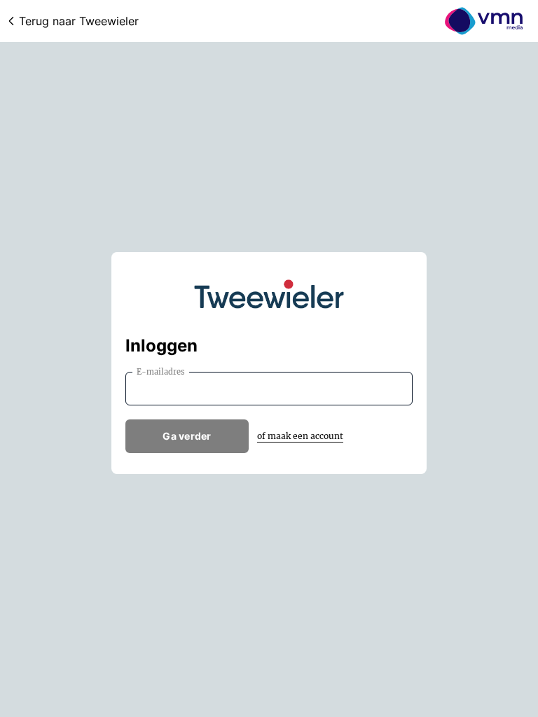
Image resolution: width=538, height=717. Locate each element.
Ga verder (187, 436)
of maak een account (300, 436)
